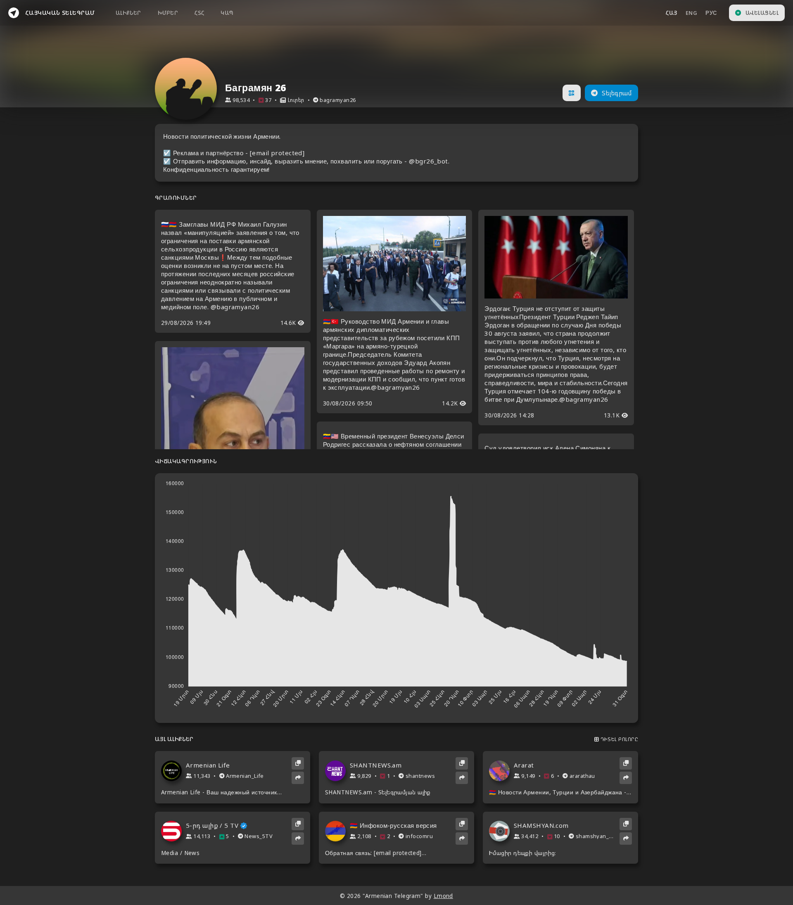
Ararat (524, 765)
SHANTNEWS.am (375, 765)
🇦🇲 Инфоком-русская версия (393, 825)
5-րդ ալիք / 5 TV (212, 825)
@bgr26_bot (428, 161)
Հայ (671, 13)
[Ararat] (501, 770)
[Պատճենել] (298, 763)
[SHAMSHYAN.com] (501, 831)
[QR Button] (571, 93)
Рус (711, 13)
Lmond (443, 896)
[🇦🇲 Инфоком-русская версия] (337, 831)
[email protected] (277, 153)
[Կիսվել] (298, 778)
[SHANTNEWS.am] (337, 770)
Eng (691, 13)
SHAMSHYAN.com (541, 825)
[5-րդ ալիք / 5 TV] (173, 831)
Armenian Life (208, 765)
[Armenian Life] (173, 770)
